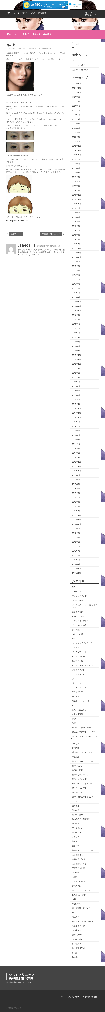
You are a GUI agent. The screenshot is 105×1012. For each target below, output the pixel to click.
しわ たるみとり (79, 616)
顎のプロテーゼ (78, 926)
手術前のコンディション (82, 752)
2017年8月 (76, 266)
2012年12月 (77, 515)
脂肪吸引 (75, 877)
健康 (74, 723)
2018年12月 (77, 195)
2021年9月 (76, 97)
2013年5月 (76, 493)
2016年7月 (76, 324)
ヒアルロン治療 (78, 656)
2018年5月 (76, 226)
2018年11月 (77, 199)
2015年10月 (77, 364)
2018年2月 (76, 239)
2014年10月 (77, 417)
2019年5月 (76, 177)
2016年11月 (77, 306)
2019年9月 (76, 159)
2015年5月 (76, 386)
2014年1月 (76, 457)
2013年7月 (76, 484)
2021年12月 (77, 84)
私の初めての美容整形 (81, 819)
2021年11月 (77, 88)
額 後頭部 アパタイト (82, 908)
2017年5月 (76, 279)
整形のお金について (80, 775)
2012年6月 (76, 542)
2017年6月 (76, 275)
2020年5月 (76, 137)
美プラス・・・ (78, 837)
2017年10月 (77, 257)
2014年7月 (76, 431)
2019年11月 (77, 150)
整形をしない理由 (79, 788)
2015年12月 (77, 355)
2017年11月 (77, 253)
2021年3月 (76, 124)
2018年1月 (76, 244)
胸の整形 (75, 873)
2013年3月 (76, 502)
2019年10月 (77, 155)
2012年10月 (77, 524)
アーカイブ (76, 592)
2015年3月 (76, 395)
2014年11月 (77, 413)
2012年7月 (76, 538)
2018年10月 (77, 204)
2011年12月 (77, 569)
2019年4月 (76, 182)
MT (73, 587)
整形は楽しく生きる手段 (82, 784)
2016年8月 (76, 319)
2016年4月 (76, 337)
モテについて (77, 692)
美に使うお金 (77, 828)
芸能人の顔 (76, 886)
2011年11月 (77, 573)
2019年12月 (77, 146)
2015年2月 (76, 400)
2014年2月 (76, 453)
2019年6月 (76, 173)
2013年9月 (76, 475)
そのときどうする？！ (81, 621)
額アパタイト (77, 913)
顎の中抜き (76, 930)
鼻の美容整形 (77, 939)
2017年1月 (76, 297)
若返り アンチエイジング (83, 890)
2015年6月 (76, 382)
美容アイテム (77, 841)
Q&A (8, 13)
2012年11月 (77, 520)
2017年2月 (76, 293)
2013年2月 (76, 506)
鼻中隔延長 (76, 944)
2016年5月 (76, 333)
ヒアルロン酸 (77, 661)
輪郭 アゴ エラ (79, 899)
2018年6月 (76, 222)
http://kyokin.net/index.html (17, 220)
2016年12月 (77, 302)
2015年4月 (76, 391)
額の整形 (75, 917)
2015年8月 (76, 373)
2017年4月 (76, 284)
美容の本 (75, 846)
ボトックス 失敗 (79, 688)
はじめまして (77, 647)
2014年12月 (77, 408)
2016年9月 (76, 315)
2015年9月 (76, 368)
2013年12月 (77, 462)
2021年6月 (76, 110)
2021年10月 (77, 93)
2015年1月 (76, 404)
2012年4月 (76, 551)
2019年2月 (76, 190)
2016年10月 (77, 311)
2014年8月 (76, 426)
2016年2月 (76, 346)
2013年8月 (76, 480)
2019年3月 (76, 186)
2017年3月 (76, 288)
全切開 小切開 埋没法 (82, 728)
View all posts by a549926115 (29, 255)
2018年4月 (76, 230)
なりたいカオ (77, 639)
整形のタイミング (79, 779)
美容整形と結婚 (78, 859)
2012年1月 (76, 564)
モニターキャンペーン (81, 701)
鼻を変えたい (16, 234)
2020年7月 (76, 128)
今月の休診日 (77, 714)
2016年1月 (76, 351)
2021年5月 (76, 115)
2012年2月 (76, 560)
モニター (75, 696)
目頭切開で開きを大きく (51, 234)
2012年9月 (76, 529)
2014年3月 (76, 449)
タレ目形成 (76, 630)
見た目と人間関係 (79, 895)
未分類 (74, 801)
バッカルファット (79, 652)
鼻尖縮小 (75, 953)
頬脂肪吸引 (76, 904)
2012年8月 (76, 533)
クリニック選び (20, 13)
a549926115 (46, 49)
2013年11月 (77, 466)
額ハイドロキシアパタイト (83, 921)
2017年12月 (77, 248)
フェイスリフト (78, 670)
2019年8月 (76, 164)
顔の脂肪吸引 (77, 935)
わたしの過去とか (79, 710)
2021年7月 (76, 106)
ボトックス (76, 683)
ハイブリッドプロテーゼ (82, 643)
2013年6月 (76, 489)
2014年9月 (76, 422)
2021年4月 (76, 119)
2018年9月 (76, 208)
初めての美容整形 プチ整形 (83, 732)
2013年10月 (77, 471)
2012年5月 (76, 546)
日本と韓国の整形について (83, 797)
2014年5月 (76, 440)
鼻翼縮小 (75, 957)
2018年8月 (76, 213)
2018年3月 (76, 235)
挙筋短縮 (75, 757)
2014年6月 (76, 435)
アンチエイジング (79, 596)
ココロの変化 (77, 612)
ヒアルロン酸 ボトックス (83, 665)
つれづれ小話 (77, 634)
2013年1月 (76, 511)
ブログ (74, 679)
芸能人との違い (78, 881)
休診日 (74, 719)
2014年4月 (76, 444)
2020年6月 (76, 133)
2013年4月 (76, 497)
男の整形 (75, 806)
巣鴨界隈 (75, 748)
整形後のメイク (78, 792)
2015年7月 (76, 377)
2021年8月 (76, 101)
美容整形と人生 (78, 855)
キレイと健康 (77, 600)
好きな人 (75, 743)
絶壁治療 (75, 824)
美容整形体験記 (78, 868)
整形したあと (77, 766)
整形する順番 (77, 770)
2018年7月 (76, 217)
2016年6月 (76, 328)
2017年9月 (76, 262)
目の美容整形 (31, 49)
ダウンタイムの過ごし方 (82, 625)
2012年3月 (76, 555)
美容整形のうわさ (79, 864)
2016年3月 (76, 342)
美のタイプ (76, 832)
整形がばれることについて (83, 761)
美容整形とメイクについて (83, 850)
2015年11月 (77, 360)
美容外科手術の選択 (38, 13)
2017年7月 (76, 271)
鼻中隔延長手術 (78, 948)
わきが (74, 705)
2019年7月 (76, 168)
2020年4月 (76, 141)
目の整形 (75, 810)
